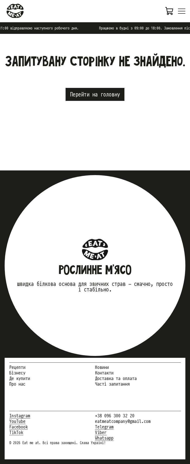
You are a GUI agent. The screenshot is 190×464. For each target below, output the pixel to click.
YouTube (17, 421)
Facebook (18, 426)
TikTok (16, 432)
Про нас (17, 384)
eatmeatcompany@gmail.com (123, 421)
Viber (101, 432)
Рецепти (17, 367)
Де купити (19, 378)
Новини (102, 367)
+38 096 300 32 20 (114, 415)
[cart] (169, 11)
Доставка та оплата (116, 378)
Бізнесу (17, 372)
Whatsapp (104, 438)
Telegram (104, 426)
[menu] (181, 11)
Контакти (104, 372)
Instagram (19, 415)
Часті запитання (112, 384)
